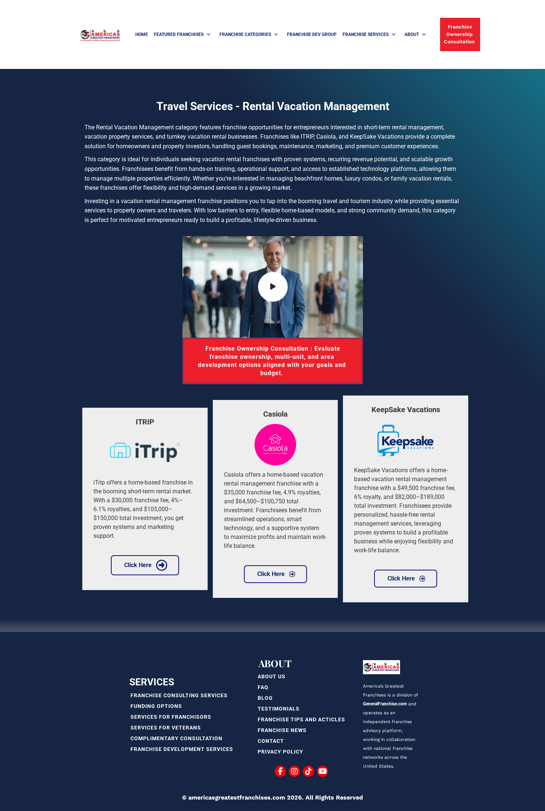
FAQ (263, 687)
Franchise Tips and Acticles (301, 719)
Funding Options (156, 706)
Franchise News (282, 730)
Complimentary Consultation (176, 738)
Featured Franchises (179, 34)
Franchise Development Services (182, 749)
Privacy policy (280, 752)
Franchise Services (366, 34)
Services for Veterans (166, 728)
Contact (271, 741)
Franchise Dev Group (312, 34)
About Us (271, 676)
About (411, 34)
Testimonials (279, 709)
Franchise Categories (245, 34)
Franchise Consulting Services (179, 695)
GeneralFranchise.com (385, 703)
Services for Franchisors (171, 717)
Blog (265, 698)
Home (141, 34)
